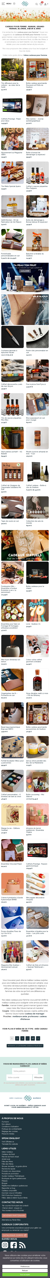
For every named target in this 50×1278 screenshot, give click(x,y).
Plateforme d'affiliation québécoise (15, 1186)
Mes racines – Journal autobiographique (34, 120)
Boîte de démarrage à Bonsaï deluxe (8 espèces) (37, 221)
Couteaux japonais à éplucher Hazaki (9, 351)
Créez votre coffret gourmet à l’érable (34, 661)
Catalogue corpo (13, 1235)
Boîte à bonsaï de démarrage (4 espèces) (35, 153)
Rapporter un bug (8, 1188)
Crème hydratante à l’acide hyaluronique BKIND (12, 899)
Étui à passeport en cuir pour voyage (35, 419)
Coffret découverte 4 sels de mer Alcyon (11, 385)
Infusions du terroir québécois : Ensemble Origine (35, 830)
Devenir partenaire (14, 1215)
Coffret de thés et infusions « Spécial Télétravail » (37, 966)
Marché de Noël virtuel (10, 1157)
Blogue (4, 1183)
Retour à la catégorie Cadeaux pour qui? (25, 1045)
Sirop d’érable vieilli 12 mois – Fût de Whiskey (37, 694)
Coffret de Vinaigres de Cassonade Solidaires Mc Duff (11, 487)
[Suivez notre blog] (22, 1244)
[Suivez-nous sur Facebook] (13, 1244)
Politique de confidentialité (12, 1129)
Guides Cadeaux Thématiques (13, 1176)
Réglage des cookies (10, 1131)
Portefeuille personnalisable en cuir (10, 255)
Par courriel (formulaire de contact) (15, 1206)
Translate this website (10, 1144)
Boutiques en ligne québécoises (14, 1178)
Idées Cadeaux (7, 1152)
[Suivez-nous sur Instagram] (5, 1244)
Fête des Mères (7, 1164)
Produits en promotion (10, 1174)
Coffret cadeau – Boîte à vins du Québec (36, 486)
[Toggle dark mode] (14, 3)
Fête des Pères (7, 1161)
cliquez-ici (18, 1208)
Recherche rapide (8, 1169)
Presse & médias (8, 1134)
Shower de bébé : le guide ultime (14, 1166)
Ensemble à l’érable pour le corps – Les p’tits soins (37, 932)
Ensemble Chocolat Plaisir (11, 864)
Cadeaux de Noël (8, 1154)
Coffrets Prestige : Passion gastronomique (36, 865)
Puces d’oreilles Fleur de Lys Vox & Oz (11, 932)
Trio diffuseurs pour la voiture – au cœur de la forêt (10, 85)
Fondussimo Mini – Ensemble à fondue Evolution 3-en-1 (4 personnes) (9, 589)
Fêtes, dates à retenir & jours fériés (15, 1198)
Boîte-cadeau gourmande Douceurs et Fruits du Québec (36, 85)
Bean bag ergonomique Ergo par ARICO (10, 728)
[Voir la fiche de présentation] (12, 69)
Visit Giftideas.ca (8, 1142)
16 (33, 1038)
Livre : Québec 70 (33, 624)
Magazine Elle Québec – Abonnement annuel (11, 966)
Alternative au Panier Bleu (11, 1220)
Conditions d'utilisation (10, 1126)
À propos (5, 1122)
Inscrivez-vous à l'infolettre (12, 1193)
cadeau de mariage (34, 1014)
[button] (46, 4)
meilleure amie (20, 1016)
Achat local (6, 1159)
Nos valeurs (6, 1124)
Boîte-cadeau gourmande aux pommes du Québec (36, 728)
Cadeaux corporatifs (9, 1190)
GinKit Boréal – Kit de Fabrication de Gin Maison (11, 221)
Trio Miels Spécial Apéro (11, 186)
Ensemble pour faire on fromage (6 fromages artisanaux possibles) (10, 626)
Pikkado (5, 1181)
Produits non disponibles (11, 1171)
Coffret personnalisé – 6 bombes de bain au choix (11, 795)
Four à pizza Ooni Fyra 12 (36, 384)
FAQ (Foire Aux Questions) (11, 1195)
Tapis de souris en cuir (10, 521)
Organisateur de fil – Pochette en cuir (9, 694)
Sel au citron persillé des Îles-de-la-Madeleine (36, 762)
